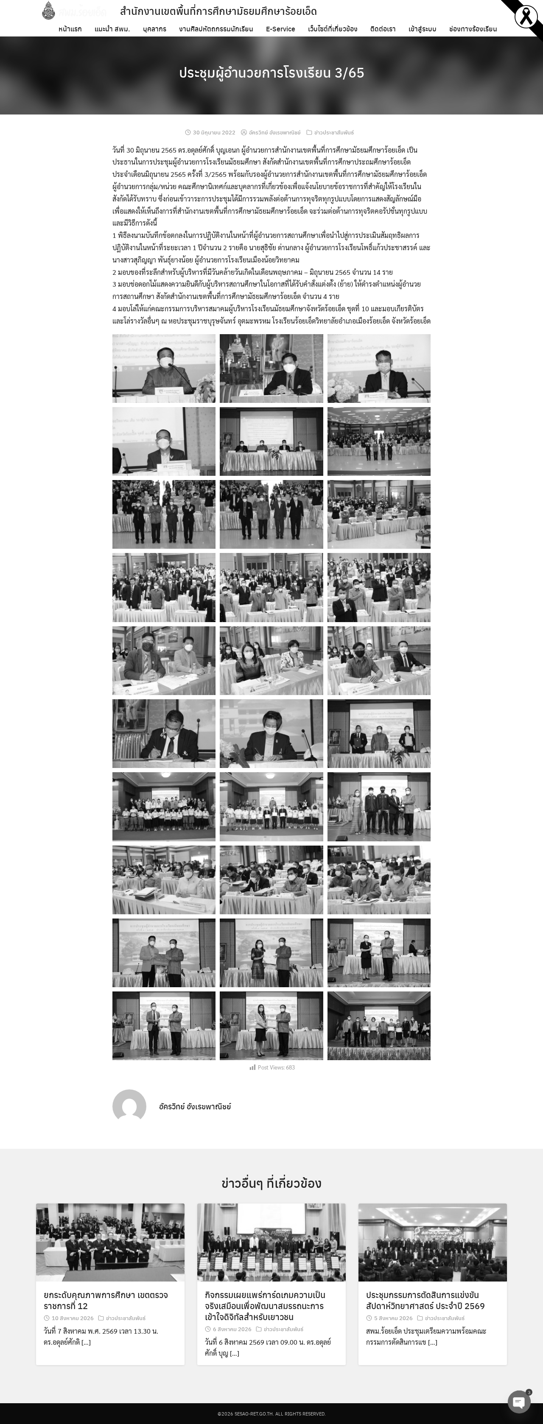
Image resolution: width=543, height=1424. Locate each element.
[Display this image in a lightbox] (164, 368)
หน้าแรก (70, 29)
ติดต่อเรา (383, 29)
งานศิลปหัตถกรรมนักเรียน (216, 29)
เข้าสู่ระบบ (423, 29)
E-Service (280, 29)
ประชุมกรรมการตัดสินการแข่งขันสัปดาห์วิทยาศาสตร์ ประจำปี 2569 (425, 1300)
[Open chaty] (519, 1401)
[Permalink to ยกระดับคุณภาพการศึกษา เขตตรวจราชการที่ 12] (110, 1241)
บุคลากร (154, 29)
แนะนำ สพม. (112, 29)
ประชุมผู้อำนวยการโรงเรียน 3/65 (271, 72)
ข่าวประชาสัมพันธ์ (334, 132)
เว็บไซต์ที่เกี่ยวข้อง (333, 29)
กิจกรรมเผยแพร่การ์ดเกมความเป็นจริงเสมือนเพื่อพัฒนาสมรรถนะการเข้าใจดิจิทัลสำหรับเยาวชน (265, 1305)
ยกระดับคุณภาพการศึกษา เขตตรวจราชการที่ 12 (106, 1300)
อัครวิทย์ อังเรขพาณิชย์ (275, 132)
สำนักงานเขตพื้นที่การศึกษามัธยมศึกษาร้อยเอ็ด (218, 10)
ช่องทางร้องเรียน (473, 29)
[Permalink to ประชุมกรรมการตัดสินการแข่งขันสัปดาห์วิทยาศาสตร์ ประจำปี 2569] (432, 1241)
